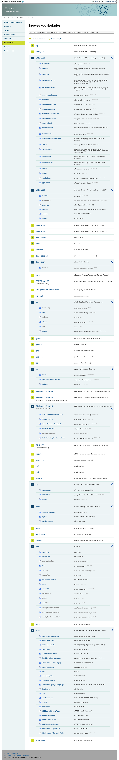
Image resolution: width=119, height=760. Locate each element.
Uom (43, 693)
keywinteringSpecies (49, 95)
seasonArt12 (46, 156)
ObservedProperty (48, 680)
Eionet (14, 18)
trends (44, 173)
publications (41, 534)
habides (39, 357)
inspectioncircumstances (51, 379)
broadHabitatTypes (48, 512)
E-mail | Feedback (11, 753)
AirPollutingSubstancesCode (52, 414)
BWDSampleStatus (48, 645)
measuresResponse (49, 118)
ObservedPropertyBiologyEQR (53, 685)
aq (37, 46)
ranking (44, 144)
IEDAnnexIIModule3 (44, 398)
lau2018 (39, 478)
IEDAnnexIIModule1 (44, 391)
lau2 (37, 472)
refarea (44, 322)
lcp (37, 484)
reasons (45, 214)
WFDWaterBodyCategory (51, 724)
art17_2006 (40, 190)
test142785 (45, 589)
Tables (6, 30)
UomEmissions (47, 698)
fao (37, 302)
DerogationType (47, 419)
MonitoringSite (47, 676)
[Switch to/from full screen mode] (103, 1)
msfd (38, 507)
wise (38, 630)
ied (37, 369)
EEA (13, 1)
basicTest (45, 552)
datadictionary (42, 256)
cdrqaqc (45, 68)
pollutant (45, 384)
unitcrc (44, 331)
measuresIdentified (49, 104)
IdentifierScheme (48, 667)
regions (44, 517)
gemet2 (39, 345)
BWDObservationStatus (50, 636)
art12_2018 (40, 58)
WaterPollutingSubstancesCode (53, 438)
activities (45, 196)
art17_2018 (40, 231)
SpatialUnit (46, 689)
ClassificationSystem (49, 654)
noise (38, 528)
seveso (39, 540)
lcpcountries (46, 490)
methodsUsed (47, 123)
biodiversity (41, 238)
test (37, 546)
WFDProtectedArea (48, 715)
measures (45, 100)
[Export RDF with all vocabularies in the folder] (112, 58)
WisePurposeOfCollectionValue (53, 733)
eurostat (39, 296)
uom (38, 624)
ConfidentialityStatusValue (51, 658)
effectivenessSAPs (48, 88)
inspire (39, 454)
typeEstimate (46, 178)
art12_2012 (40, 52)
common (39, 250)
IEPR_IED (40, 445)
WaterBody (46, 707)
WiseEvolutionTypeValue (51, 728)
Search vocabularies (38, 39)
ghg (37, 351)
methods (45, 209)
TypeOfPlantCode (48, 428)
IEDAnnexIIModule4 (44, 406)
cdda (38, 244)
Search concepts (56, 39)
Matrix (44, 671)
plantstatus (46, 494)
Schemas (7, 38)
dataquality (40, 262)
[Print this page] (100, 1)
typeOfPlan (46, 183)
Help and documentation (13, 22)
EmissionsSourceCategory (51, 663)
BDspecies (46, 63)
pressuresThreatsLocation (51, 138)
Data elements (9, 34)
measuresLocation (48, 109)
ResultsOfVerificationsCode (52, 424)
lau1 (37, 466)
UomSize (45, 702)
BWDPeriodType (48, 640)
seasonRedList (47, 162)
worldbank (40, 740)
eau (43, 566)
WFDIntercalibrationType (51, 711)
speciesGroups (47, 521)
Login (96, 1)
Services (7, 47)
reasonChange (47, 149)
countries (45, 74)
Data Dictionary (22, 18)
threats (44, 168)
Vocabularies (9, 43)
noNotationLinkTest (49, 580)
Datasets (7, 26)
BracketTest (46, 557)
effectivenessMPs (48, 80)
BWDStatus (46, 649)
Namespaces (9, 51)
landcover (40, 460)
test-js (44, 584)
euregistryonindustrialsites (47, 290)
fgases (38, 339)
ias (37, 363)
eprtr (38, 275)
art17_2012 (40, 225)
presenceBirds (47, 134)
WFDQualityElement (49, 720)
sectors (44, 499)
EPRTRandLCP (42, 281)
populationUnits (47, 128)
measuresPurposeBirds (50, 114)
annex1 (44, 375)
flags (43, 312)
